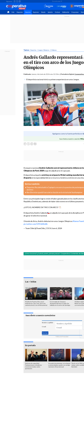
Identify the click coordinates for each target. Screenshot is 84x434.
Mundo (43, 12)
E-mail (44, 326)
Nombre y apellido (47, 322)
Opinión (50, 12)
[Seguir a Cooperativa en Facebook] (15, 1)
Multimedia (65, 12)
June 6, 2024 (57, 228)
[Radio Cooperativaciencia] (61, 6)
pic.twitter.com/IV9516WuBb (36, 224)
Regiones (36, 12)
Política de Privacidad (62, 337)
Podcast (57, 12)
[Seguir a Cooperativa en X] (17, 1)
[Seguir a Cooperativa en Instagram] (20, 1)
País (13, 12)
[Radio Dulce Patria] (48, 6)
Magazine (20, 12)
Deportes (28, 12)
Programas (75, 12)
